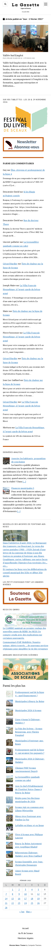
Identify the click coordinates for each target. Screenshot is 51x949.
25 (32, 903)
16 (19, 898)
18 (32, 898)
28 (6, 907)
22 (12, 903)
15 (12, 898)
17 (25, 898)
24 (25, 903)
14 (6, 898)
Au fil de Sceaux (25, 933)
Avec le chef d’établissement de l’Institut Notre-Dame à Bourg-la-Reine (29, 789)
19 (38, 898)
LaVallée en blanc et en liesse (29, 825)
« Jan (21, 911)
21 (6, 903)
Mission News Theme (17, 945)
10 (25, 894)
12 (38, 894)
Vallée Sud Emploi (13, 55)
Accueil (25, 928)
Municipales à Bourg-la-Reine (29, 701)
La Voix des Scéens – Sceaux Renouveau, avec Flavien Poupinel (28, 732)
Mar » (29, 911)
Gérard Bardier (10, 263)
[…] (24, 481)
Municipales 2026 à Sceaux (28, 710)
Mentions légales (25, 938)
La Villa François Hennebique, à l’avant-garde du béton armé (21, 289)
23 (19, 903)
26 (38, 903)
